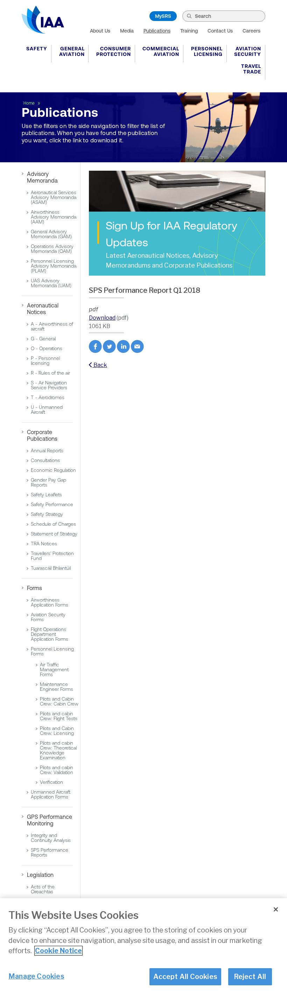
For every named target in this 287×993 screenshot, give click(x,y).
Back (99, 365)
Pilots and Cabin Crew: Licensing (57, 731)
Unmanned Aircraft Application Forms (50, 794)
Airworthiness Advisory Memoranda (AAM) (53, 217)
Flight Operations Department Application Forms (49, 634)
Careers (251, 31)
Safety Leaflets (46, 494)
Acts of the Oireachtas (43, 889)
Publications (157, 31)
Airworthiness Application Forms (49, 602)
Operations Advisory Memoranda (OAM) (52, 249)
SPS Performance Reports (49, 852)
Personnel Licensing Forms (52, 651)
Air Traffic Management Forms (54, 669)
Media (127, 31)
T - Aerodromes (47, 397)
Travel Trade (251, 69)
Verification (51, 782)
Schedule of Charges (53, 524)
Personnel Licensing (207, 51)
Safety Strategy (47, 514)
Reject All (250, 976)
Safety (36, 48)
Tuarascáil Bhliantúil (51, 568)
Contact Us (220, 31)
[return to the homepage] (43, 20)
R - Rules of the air (50, 372)
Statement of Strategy (54, 533)
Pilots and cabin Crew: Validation (56, 770)
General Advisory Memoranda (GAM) (51, 234)
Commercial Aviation (160, 51)
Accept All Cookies (185, 976)
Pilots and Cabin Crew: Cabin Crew (59, 701)
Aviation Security (247, 51)
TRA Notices (44, 543)
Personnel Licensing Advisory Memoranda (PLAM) (53, 265)
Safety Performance (52, 504)
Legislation (40, 875)
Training (189, 31)
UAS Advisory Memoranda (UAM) (51, 283)
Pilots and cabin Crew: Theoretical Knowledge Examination (58, 750)
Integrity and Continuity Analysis (51, 838)
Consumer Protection (113, 51)
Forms (34, 588)
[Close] (276, 909)
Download (102, 317)
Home (29, 103)
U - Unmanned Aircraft (47, 409)
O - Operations (46, 348)
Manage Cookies (36, 976)
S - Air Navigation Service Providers (49, 385)
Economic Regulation (53, 470)
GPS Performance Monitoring (49, 820)
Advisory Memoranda (42, 177)
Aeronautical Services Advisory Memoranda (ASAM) (53, 197)
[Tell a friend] (137, 351)
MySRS (163, 16)
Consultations (45, 460)
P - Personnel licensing (45, 361)
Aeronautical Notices (42, 308)
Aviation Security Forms (48, 617)
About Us (100, 31)
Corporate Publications (42, 435)
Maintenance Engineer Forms (56, 686)
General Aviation (72, 51)
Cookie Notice (58, 950)
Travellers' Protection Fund (52, 556)
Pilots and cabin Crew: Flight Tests (58, 716)
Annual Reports (47, 450)
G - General (43, 338)
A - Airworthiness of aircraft (52, 326)
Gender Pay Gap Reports (48, 482)
